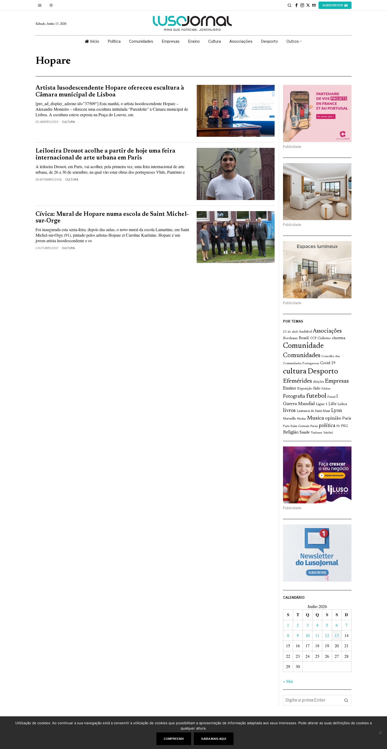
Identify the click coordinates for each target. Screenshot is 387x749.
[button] (346, 700)
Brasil (304, 338)
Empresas (337, 381)
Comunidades (301, 355)
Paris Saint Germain (296, 426)
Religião (291, 432)
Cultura (68, 121)
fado (316, 389)
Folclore (326, 388)
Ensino (289, 388)
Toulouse (316, 432)
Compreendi (174, 739)
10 (307, 635)
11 (317, 635)
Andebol (305, 331)
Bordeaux (290, 338)
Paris (346, 419)
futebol (316, 396)
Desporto (322, 372)
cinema (338, 338)
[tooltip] (296, 5)
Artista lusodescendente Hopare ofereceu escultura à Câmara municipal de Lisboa (110, 91)
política (327, 425)
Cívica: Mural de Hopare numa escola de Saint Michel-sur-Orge (112, 217)
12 (327, 635)
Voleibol (328, 432)
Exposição (304, 388)
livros (289, 410)
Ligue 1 (322, 404)
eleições (318, 381)
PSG (344, 426)
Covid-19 (327, 363)
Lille (332, 404)
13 (337, 635)
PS (338, 426)
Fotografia (294, 396)
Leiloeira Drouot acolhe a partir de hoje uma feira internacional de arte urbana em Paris (105, 154)
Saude (305, 433)
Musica (315, 418)
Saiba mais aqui (213, 739)
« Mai (288, 681)
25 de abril (290, 331)
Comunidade (303, 346)
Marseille (289, 418)
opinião (333, 418)
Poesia (314, 426)
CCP (313, 338)
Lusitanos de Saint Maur (313, 411)
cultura (294, 372)
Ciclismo (324, 338)
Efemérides (297, 381)
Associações (327, 331)
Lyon (336, 410)
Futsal (331, 396)
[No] (380, 732)
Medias (301, 418)
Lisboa (342, 404)
